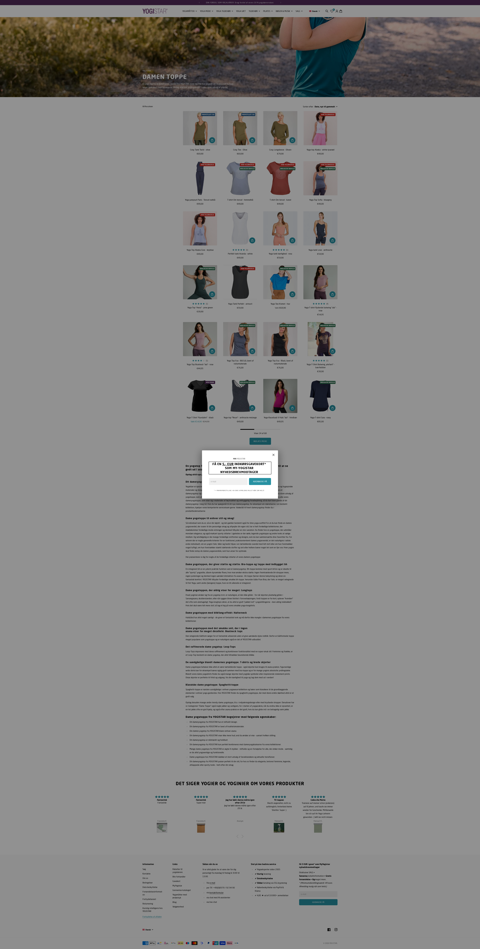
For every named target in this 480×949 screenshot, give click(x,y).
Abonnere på (260, 481)
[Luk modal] (273, 454)
